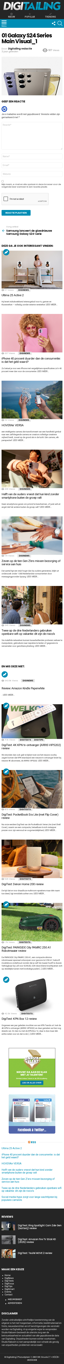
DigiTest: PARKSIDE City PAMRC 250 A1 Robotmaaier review (26, 949)
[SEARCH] (59, 23)
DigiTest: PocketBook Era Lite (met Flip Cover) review (30, 816)
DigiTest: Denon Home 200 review (22, 884)
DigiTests (25, 739)
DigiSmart (9, 1289)
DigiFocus (9, 1283)
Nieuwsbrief (15, 1300)
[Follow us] (53, 23)
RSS (33, 1142)
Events (8, 1291)
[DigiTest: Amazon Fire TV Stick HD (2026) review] (9, 1239)
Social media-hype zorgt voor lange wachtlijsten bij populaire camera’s (29, 1198)
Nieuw (11, 17)
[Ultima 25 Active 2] (32, 270)
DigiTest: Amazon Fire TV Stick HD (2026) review (37, 1241)
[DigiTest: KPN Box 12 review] (32, 995)
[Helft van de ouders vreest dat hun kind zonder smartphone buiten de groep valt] (32, 469)
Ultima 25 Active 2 (13, 295)
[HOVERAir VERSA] (32, 400)
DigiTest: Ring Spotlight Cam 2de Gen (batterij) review (40, 1227)
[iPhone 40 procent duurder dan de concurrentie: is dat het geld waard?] (32, 333)
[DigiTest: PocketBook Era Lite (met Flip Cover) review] (32, 789)
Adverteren (15, 1303)
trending (50, 17)
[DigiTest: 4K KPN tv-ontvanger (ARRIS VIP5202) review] (32, 721)
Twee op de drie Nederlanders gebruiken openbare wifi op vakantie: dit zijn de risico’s (28, 632)
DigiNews (23, 290)
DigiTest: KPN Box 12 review (19, 1019)
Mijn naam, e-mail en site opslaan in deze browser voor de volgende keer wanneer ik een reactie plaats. (31, 185)
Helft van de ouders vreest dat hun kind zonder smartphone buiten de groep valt (30, 495)
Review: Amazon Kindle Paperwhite (23, 688)
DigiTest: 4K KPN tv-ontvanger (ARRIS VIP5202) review (31, 746)
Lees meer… (51, 304)
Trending (6, 252)
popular (30, 17)
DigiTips (38, 739)
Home (8, 1275)
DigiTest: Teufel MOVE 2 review (35, 1253)
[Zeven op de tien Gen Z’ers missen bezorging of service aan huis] (32, 535)
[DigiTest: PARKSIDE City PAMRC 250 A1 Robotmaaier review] (32, 922)
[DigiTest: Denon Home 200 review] (32, 859)
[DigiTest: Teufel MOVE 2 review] (9, 1253)
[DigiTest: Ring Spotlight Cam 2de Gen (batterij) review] (9, 1226)
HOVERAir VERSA (12, 425)
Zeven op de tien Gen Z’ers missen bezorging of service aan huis (31, 562)
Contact (8, 1294)
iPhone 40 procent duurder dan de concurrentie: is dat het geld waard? (31, 360)
